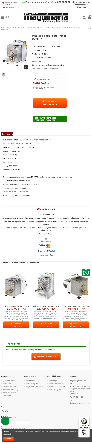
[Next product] (90, 29)
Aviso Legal (53, 381)
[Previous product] (89, 29)
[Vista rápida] (19, 303)
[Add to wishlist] (12, 303)
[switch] (84, 434)
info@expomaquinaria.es (79, 403)
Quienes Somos (9, 381)
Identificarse (31, 381)
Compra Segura (55, 390)
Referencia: (37, 79)
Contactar (7, 384)
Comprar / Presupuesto (50, 103)
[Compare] (16, 303)
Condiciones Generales (57, 387)
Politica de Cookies (56, 384)
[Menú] (88, 418)
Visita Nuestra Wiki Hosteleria (10, 394)
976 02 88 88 (78, 397)
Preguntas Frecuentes (34, 387)
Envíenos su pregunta (48, 356)
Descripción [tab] (7, 134)
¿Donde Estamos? (10, 387)
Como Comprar (32, 384)
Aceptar (8, 439)
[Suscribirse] (27, 423)
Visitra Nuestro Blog (10, 390)
